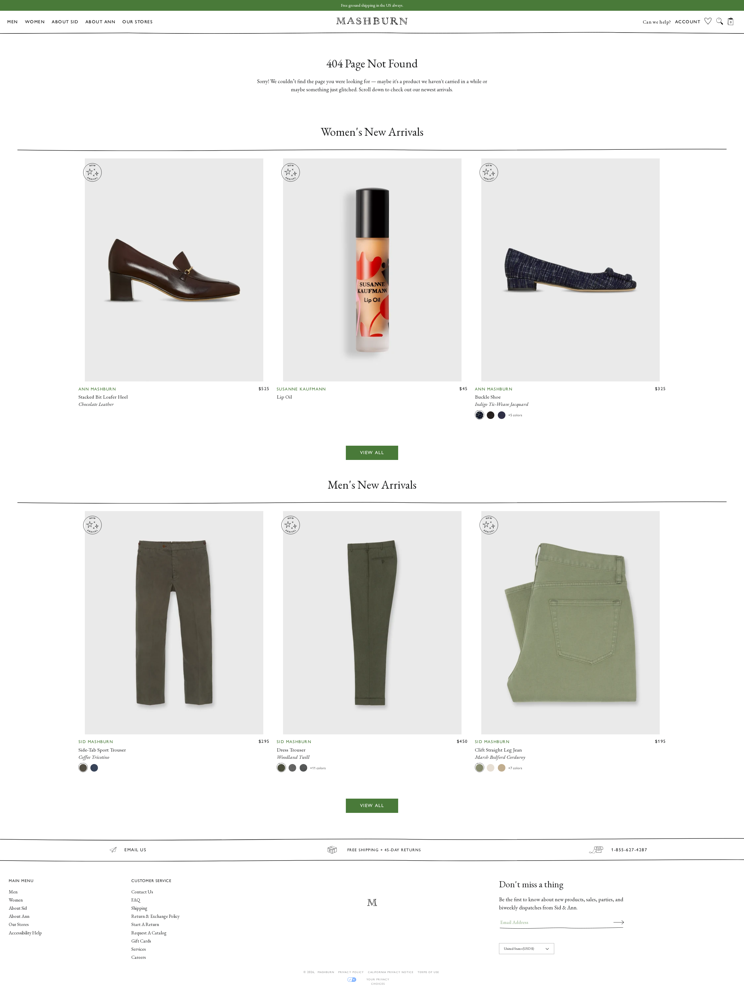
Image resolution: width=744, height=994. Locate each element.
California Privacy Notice (391, 972)
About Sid (65, 21)
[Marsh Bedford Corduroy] (479, 767)
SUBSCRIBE (619, 922)
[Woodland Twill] (281, 767)
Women (35, 21)
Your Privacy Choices (377, 979)
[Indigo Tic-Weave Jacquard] (479, 415)
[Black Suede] (490, 415)
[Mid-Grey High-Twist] (292, 767)
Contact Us (142, 892)
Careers (138, 957)
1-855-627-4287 (629, 849)
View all (372, 453)
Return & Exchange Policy (155, 916)
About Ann (100, 21)
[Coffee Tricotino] (83, 767)
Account (688, 21)
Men (12, 21)
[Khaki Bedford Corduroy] (501, 767)
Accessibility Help (25, 933)
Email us (135, 849)
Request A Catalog (149, 933)
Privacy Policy (351, 972)
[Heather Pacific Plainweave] (94, 767)
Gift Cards (141, 941)
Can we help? (657, 22)
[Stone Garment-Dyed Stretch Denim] (490, 767)
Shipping (139, 908)
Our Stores (137, 21)
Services (138, 949)
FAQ (135, 900)
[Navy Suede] (501, 415)
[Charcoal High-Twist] (303, 767)
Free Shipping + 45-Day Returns (384, 849)
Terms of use (428, 972)
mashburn (326, 972)
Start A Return (145, 924)
